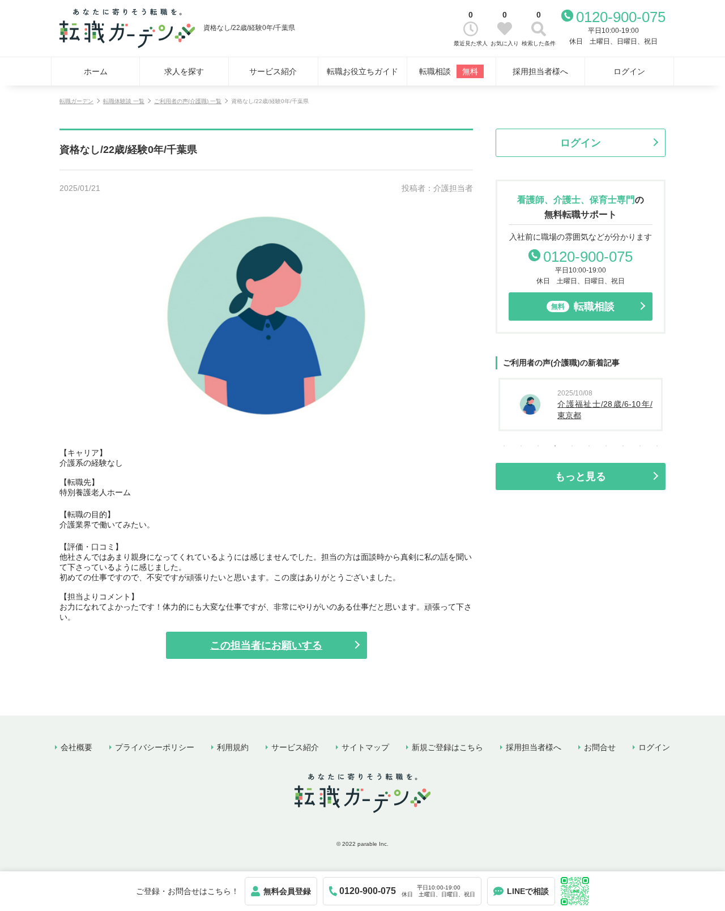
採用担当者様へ (540, 71)
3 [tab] (538, 446)
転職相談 (448, 71)
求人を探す (184, 71)
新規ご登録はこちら (447, 747)
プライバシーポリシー (154, 747)
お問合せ (600, 747)
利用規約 (233, 747)
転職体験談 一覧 (123, 101)
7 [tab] (606, 446)
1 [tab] (504, 446)
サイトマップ (365, 747)
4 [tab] (555, 446)
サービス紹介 (273, 71)
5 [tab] (572, 446)
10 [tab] (657, 446)
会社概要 (76, 747)
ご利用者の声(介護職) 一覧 (187, 101)
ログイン (629, 71)
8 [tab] (623, 446)
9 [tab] (640, 446)
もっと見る (580, 476)
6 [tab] (589, 446)
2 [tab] (521, 446)
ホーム (96, 71)
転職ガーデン (76, 101)
